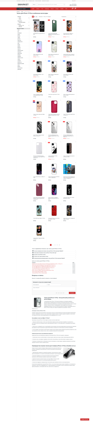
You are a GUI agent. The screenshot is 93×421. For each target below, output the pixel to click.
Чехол (20, 17)
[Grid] (33, 17)
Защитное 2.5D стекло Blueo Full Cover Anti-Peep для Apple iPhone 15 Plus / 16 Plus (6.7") (47, 263)
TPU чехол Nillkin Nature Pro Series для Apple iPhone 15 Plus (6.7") (43, 267)
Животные (19, 40)
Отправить (72, 292)
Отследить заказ (31, 0)
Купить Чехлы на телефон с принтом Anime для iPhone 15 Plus (43, 270)
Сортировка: (64, 16)
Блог (27, 0)
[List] (37, 17)
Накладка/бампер (22, 22)
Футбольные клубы (21, 63)
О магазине (19, 0)
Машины (19, 47)
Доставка (23, 0)
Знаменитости (20, 41)
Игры (18, 43)
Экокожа (20, 26)
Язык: (73, 0)
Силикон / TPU (21, 25)
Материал (19, 24)
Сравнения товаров (45, 0)
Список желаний (38, 0)
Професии (19, 56)
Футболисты (20, 62)
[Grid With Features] (35, 17)
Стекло (20, 19)
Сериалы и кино (20, 57)
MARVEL (19, 46)
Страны (19, 59)
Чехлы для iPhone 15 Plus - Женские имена (39, 272)
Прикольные (20, 53)
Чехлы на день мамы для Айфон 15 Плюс (39, 271)
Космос (19, 44)
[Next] (59, 245)
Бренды (19, 35)
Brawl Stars (19, 69)
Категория (19, 16)
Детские (19, 38)
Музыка (19, 66)
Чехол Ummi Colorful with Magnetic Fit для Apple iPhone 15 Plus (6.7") (44, 265)
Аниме (19, 34)
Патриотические (20, 50)
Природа (19, 54)
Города (19, 37)
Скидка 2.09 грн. (84, 419)
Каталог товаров (22, 8)
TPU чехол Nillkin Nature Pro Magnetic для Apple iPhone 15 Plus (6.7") (43, 266)
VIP (18, 31)
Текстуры (19, 60)
